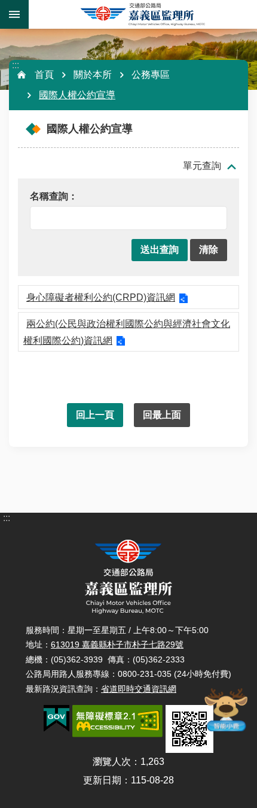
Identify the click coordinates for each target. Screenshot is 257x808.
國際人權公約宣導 (77, 95)
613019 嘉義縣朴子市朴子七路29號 (117, 644)
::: (15, 65)
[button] (159, 250)
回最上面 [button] (162, 415)
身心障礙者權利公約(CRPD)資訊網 (100, 297)
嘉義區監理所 (143, 14)
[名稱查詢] (125, 196)
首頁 (44, 74)
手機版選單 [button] (14, 14)
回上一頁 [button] (95, 415)
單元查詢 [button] (202, 166)
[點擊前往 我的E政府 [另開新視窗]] (56, 719)
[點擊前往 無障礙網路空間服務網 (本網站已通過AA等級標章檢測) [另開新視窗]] (117, 721)
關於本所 (93, 74)
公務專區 (150, 74)
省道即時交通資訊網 (138, 689)
